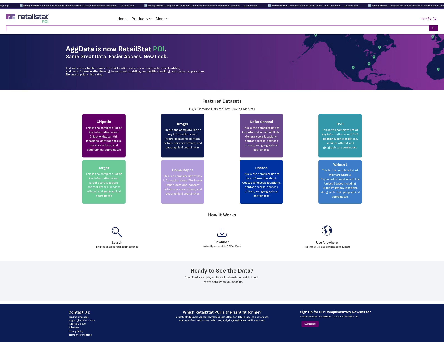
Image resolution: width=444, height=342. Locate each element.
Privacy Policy (76, 331)
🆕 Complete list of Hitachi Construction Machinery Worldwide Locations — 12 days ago (191, 5)
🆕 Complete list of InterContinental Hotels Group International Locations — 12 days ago (67, 5)
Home (122, 18)
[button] (425, 18)
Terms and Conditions (80, 334)
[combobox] (216, 28)
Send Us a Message (79, 316)
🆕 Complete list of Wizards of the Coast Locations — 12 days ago (303, 5)
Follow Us (74, 327)
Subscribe (310, 324)
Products (140, 18)
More (160, 18)
